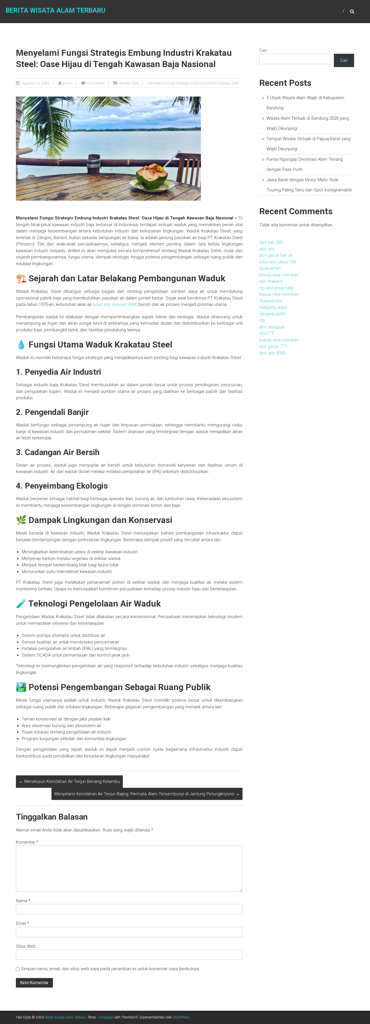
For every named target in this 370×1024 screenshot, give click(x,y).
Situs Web (26, 946)
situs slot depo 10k (277, 262)
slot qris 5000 (272, 353)
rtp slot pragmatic (276, 288)
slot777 (266, 333)
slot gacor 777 (273, 346)
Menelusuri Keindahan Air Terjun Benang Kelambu (69, 781)
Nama (23, 900)
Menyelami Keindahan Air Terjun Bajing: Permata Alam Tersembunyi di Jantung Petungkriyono (147, 793)
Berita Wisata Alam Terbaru (56, 10)
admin (68, 83)
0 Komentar (96, 83)
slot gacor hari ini (276, 255)
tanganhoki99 (272, 314)
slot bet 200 (270, 242)
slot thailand (271, 281)
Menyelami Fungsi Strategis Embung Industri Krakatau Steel (193, 83)
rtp (262, 320)
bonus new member (279, 275)
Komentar (27, 842)
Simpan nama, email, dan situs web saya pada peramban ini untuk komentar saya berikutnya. (110, 968)
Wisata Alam (129, 83)
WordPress (181, 1017)
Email (22, 923)
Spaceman (270, 268)
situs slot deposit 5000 (115, 304)
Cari (263, 50)
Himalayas (105, 1017)
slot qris (267, 249)
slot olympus (271, 327)
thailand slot (271, 301)
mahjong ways (273, 307)
